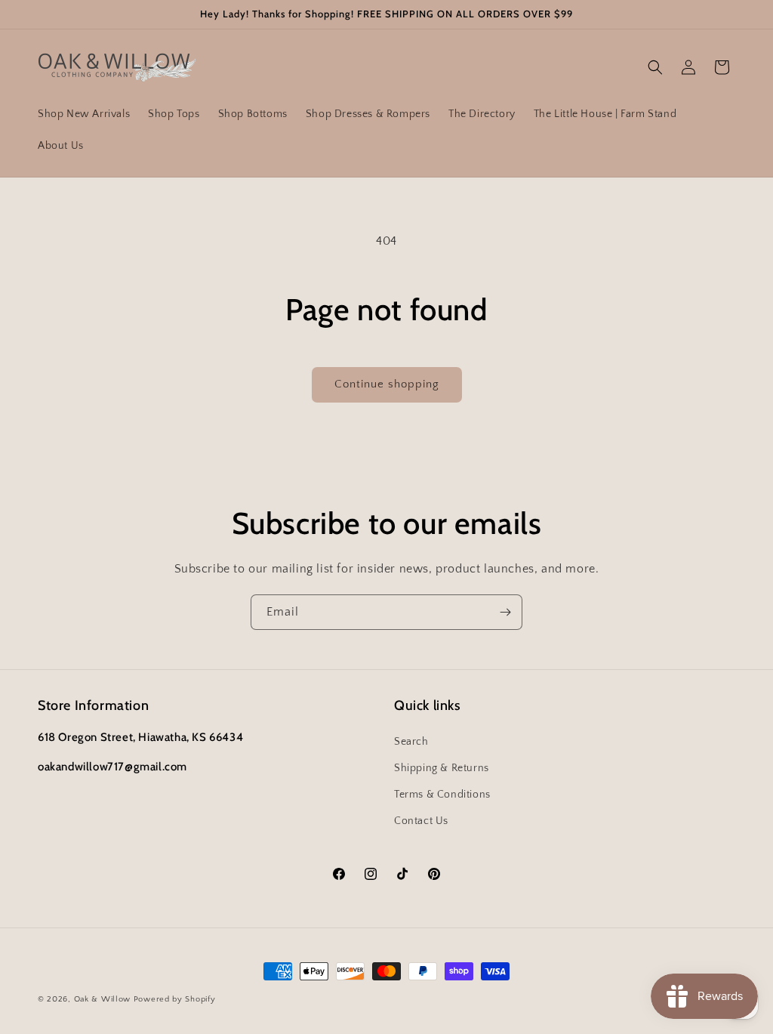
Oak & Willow (102, 999)
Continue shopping (386, 384)
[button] (655, 67)
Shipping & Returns (441, 768)
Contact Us (421, 821)
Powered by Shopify (175, 999)
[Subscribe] (505, 612)
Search (411, 742)
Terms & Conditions (442, 795)
